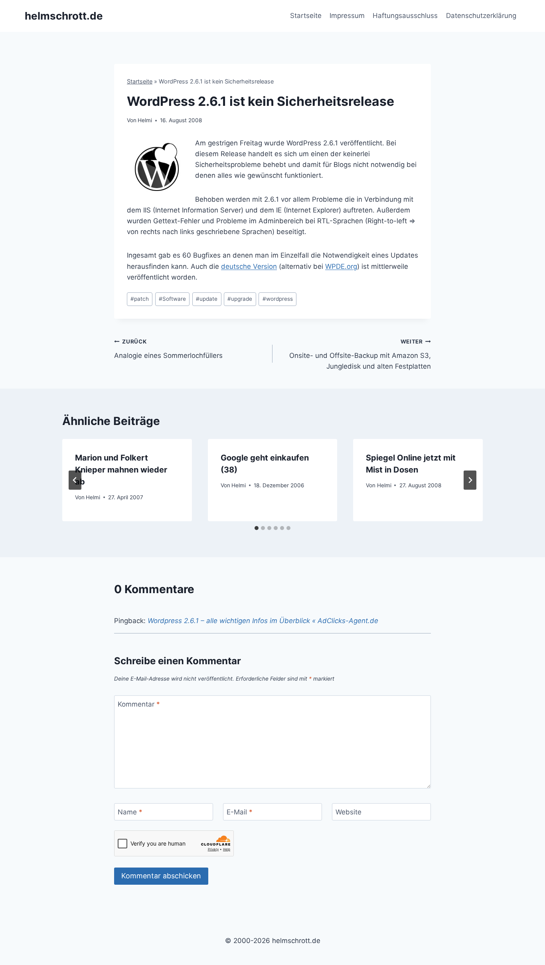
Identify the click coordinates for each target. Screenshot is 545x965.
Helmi (145, 120)
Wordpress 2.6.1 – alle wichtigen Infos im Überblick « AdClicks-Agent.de (263, 621)
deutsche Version (249, 266)
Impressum (347, 16)
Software (172, 299)
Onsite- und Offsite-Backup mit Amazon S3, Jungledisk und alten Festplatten (360, 354)
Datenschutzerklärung (481, 16)
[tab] (257, 528)
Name (130, 812)
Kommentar (139, 704)
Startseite (306, 16)
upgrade (239, 299)
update (206, 299)
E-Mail (240, 812)
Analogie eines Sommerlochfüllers (168, 348)
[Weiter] (470, 480)
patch (139, 299)
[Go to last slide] (75, 480)
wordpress (278, 299)
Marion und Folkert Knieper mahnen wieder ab (121, 469)
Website (348, 812)
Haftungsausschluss (405, 16)
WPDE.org (341, 266)
